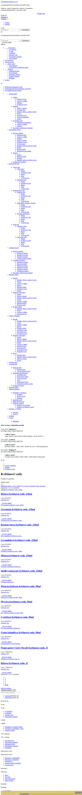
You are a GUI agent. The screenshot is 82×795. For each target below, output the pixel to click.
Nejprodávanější (10, 779)
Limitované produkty (19, 162)
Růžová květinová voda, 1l (14, 663)
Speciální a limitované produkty (23, 128)
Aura (18, 380)
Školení (9, 69)
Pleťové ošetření (18, 251)
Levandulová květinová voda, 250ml (19, 540)
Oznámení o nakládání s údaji (14, 728)
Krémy (19, 113)
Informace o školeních (12, 760)
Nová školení (13, 73)
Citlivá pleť (16, 167)
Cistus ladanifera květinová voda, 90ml (21, 632)
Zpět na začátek (6, 688)
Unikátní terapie (14, 248)
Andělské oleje (21, 375)
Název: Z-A (21, 486)
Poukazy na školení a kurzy (25, 407)
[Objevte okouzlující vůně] (13, 87)
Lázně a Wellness (14, 316)
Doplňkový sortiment (19, 393)
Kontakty (8, 791)
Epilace (15, 153)
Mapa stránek (9, 780)
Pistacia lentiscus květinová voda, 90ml (21, 586)
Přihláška (12, 78)
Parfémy (19, 126)
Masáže (15, 278)
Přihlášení (16, 421)
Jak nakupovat (9, 740)
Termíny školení (14, 76)
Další (7, 685)
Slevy (6, 775)
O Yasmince (10, 48)
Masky (23, 174)
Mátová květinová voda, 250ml (16, 555)
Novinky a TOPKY (15, 409)
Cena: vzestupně (30, 486)
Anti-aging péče (22, 237)
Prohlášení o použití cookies (13, 727)
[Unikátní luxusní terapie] (13, 90)
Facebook (8, 696)
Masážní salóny (14, 274)
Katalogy (20, 398)
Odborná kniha (13, 387)
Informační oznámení (11, 746)
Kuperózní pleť (21, 180)
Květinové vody (22, 104)
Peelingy (19, 103)
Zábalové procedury (19, 292)
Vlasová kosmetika (23, 117)
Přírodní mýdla (21, 99)
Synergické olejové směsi (25, 384)
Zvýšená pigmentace (23, 214)
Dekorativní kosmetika (24, 122)
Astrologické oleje (22, 382)
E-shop (7, 80)
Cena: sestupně (40, 486)
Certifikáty (12, 53)
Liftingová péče (22, 226)
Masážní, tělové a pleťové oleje (26, 112)
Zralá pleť (16, 224)
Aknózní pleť (21, 192)
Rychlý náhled (6, 503)
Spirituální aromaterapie (20, 373)
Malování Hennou (18, 402)
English (7, 24)
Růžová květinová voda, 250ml (16, 494)
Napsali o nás (13, 55)
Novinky (15, 412)
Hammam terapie (22, 262)
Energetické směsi (22, 376)
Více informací (24, 794)
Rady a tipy (10, 64)
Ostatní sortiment (14, 389)
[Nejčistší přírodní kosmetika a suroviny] (18, 89)
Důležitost (4, 486)
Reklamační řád (10, 744)
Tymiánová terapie (22, 271)
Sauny (15, 353)
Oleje (22, 176)
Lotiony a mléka (22, 101)
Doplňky (19, 394)
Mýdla (23, 171)
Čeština (7, 22)
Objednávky (9, 761)
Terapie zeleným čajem (24, 258)
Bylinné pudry (21, 149)
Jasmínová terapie (22, 255)
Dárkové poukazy (18, 403)
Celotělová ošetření (19, 260)
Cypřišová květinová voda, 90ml (17, 617)
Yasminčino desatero (15, 57)
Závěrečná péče (18, 121)
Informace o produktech (12, 758)
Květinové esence (18, 385)
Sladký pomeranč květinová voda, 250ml (21, 571)
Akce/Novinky (9, 62)
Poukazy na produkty (23, 405)
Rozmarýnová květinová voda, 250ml (20, 524)
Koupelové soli (21, 115)
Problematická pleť (19, 190)
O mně (11, 51)
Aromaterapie (13, 66)
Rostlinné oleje (17, 400)
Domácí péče (13, 94)
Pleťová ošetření (18, 133)
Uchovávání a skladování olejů (18, 67)
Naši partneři (13, 58)
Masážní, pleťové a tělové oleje (26, 160)
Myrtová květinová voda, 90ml (16, 601)
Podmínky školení (14, 74)
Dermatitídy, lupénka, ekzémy (26, 203)
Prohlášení (8, 748)
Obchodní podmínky (11, 742)
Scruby (19, 119)
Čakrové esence (22, 378)
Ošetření (15, 106)
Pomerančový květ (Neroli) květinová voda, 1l (24, 647)
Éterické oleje (21, 355)
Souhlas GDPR (10, 730)
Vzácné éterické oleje (23, 371)
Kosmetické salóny (15, 130)
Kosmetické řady (14, 164)
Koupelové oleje (22, 334)
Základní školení (14, 71)
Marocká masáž (22, 264)
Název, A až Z (12, 486)
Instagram (8, 697)
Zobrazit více (5, 500)
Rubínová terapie (22, 253)
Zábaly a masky (22, 108)
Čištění (15, 97)
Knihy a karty (21, 396)
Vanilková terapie (22, 257)
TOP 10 (15, 414)
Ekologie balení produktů (13, 763)
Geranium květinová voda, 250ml (18, 509)
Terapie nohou (17, 307)
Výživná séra (21, 110)
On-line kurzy (9, 60)
